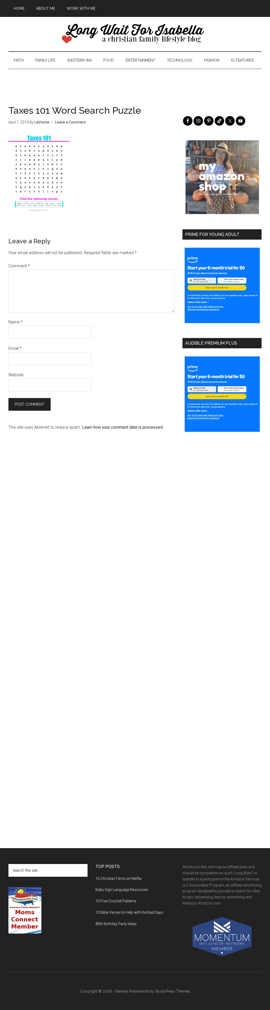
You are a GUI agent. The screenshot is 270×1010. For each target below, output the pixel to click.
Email (14, 348)
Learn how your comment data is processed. (122, 427)
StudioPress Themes (172, 991)
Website (15, 374)
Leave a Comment (70, 122)
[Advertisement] (135, 81)
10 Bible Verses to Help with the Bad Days (129, 912)
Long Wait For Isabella (135, 34)
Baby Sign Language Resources (121, 890)
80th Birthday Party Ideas (116, 924)
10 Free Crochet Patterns (115, 901)
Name (15, 322)
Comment (19, 265)
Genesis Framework (131, 991)
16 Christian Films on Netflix (118, 878)
